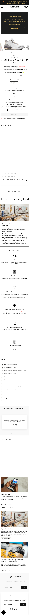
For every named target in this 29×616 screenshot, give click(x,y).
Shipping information (9, 176)
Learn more (25, 69)
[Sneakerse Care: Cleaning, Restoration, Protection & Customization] (14, 550)
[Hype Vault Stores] (14, 519)
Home (14, 55)
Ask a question (7, 186)
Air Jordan (14, 57)
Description (6, 170)
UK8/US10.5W (14, 82)
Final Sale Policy (7, 183)
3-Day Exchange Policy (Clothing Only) (12, 180)
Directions (6, 538)
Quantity (14, 93)
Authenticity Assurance (9, 173)
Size (13, 79)
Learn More (6, 570)
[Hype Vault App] (14, 484)
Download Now (7, 507)
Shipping (10, 67)
